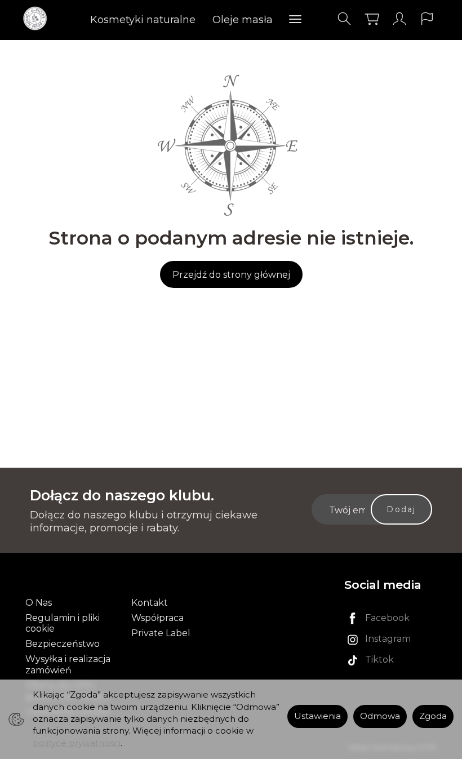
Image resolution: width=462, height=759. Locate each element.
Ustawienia (317, 716)
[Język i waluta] (427, 19)
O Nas (38, 602)
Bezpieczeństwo (62, 643)
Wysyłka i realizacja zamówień (67, 664)
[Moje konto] (399, 19)
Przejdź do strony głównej (231, 274)
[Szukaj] (344, 19)
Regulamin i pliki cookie (62, 623)
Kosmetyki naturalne (143, 20)
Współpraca (157, 617)
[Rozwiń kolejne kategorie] (295, 20)
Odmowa (380, 716)
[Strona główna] (38, 19)
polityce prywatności (77, 743)
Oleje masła (242, 20)
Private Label (160, 633)
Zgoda (433, 716)
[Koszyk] (372, 19)
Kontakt (149, 602)
